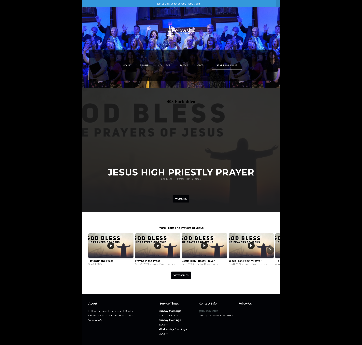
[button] (270, 250)
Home (127, 65)
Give (200, 65)
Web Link (181, 198)
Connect (164, 65)
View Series (181, 275)
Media (184, 65)
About (144, 65)
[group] (110, 250)
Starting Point (227, 65)
